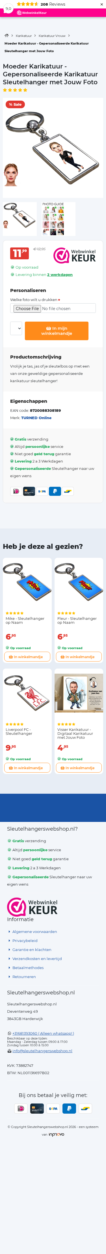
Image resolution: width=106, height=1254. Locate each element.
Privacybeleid (25, 940)
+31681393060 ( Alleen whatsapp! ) (43, 1033)
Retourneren (24, 976)
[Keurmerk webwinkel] (32, 907)
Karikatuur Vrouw (52, 36)
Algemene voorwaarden (34, 931)
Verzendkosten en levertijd (37, 958)
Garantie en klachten (31, 949)
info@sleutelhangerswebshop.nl (42, 1051)
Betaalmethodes (28, 967)
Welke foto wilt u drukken (33, 300)
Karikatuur (24, 36)
